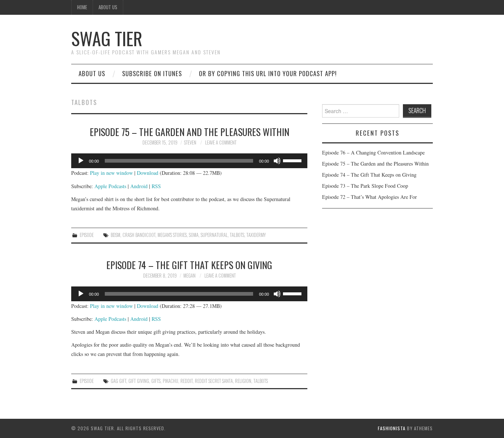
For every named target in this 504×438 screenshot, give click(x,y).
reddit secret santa (214, 380)
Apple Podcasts (110, 186)
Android (139, 186)
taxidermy (256, 234)
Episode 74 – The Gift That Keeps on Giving (189, 265)
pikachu (170, 380)
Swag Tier (106, 38)
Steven (190, 142)
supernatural (214, 234)
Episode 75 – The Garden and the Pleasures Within (189, 132)
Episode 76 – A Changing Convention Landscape (373, 152)
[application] (189, 160)
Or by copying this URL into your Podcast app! (268, 73)
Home (82, 7)
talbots (237, 234)
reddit (186, 380)
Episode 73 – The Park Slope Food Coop (365, 185)
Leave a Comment (221, 142)
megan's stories (172, 234)
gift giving (138, 380)
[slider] (293, 160)
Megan (189, 275)
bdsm (115, 234)
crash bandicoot (138, 234)
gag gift (118, 380)
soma (194, 234)
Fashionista (391, 428)
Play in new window (111, 172)
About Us (108, 7)
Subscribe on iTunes (152, 73)
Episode (87, 234)
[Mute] (277, 160)
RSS (156, 186)
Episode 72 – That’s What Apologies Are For (369, 196)
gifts (155, 380)
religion (243, 380)
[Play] (80, 160)
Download (147, 172)
